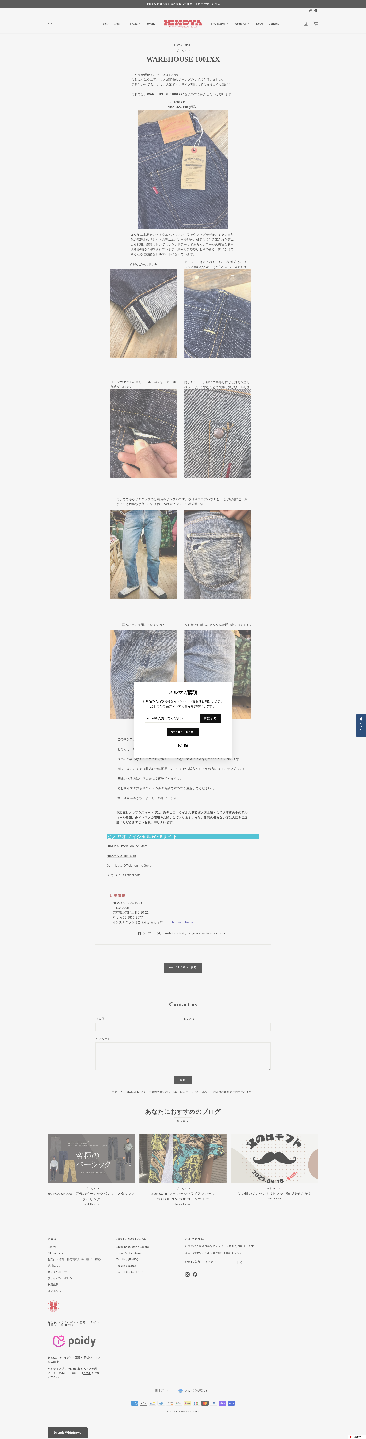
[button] (357, 1437)
